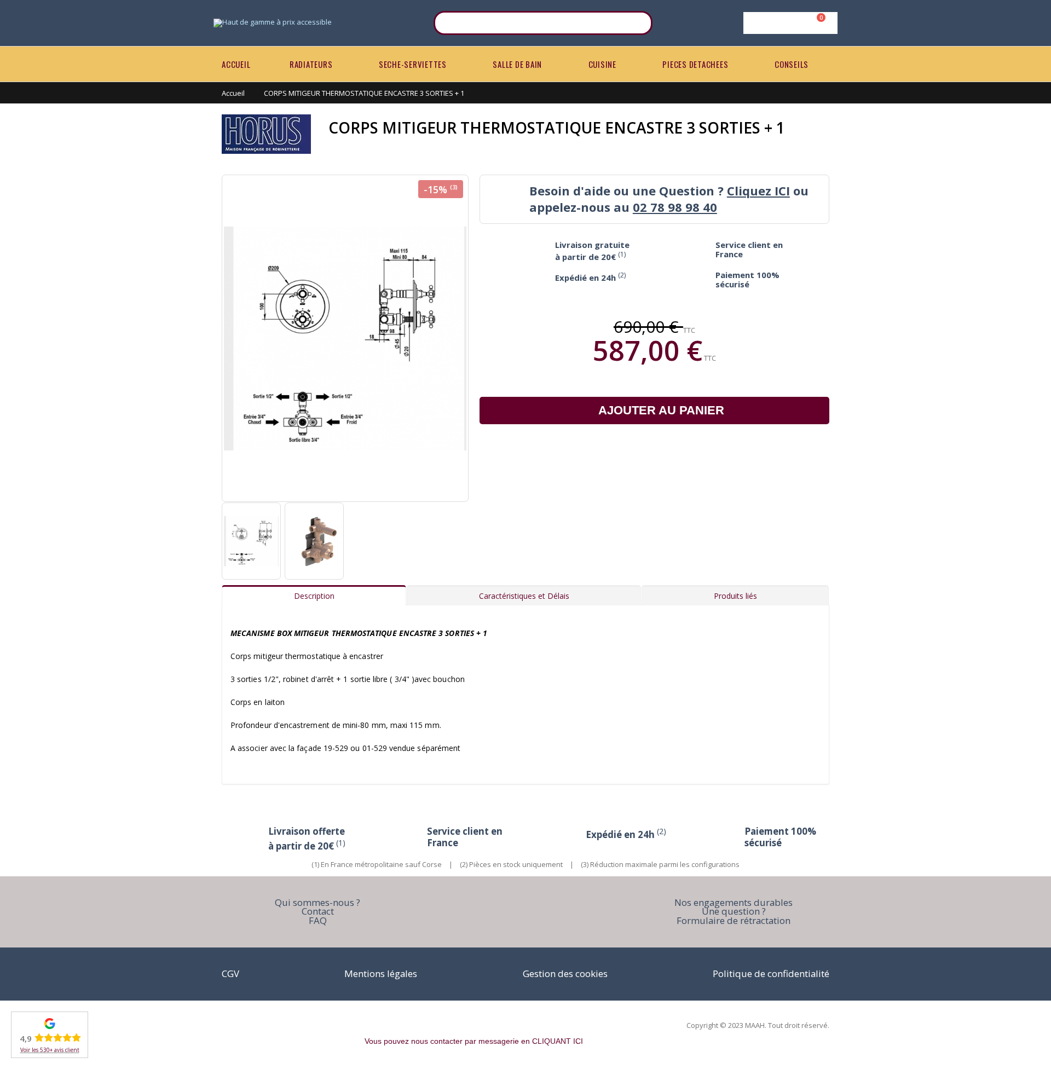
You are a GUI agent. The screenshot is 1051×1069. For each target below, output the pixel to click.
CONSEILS (792, 64)
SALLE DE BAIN (517, 64)
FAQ (318, 920)
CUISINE (602, 64)
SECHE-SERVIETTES (413, 64)
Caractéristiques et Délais (524, 596)
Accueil (233, 93)
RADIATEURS (311, 64)
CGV (230, 973)
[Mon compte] (788, 23)
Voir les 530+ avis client (49, 1050)
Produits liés (735, 596)
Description (314, 596)
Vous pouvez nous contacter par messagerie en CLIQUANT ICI (474, 1041)
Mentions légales (380, 973)
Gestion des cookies (565, 973)
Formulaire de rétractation (733, 920)
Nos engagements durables (733, 902)
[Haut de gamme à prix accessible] (272, 23)
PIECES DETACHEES (695, 64)
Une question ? (734, 911)
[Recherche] (637, 23)
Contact (318, 911)
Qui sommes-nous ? (317, 902)
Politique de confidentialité (771, 973)
